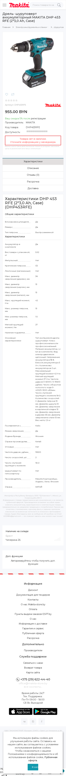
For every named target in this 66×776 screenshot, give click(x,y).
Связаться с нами (33, 662)
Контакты (33, 599)
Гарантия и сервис (33, 628)
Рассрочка (33, 181)
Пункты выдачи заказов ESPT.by (33, 614)
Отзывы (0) (33, 174)
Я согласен (35, 767)
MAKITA (30, 122)
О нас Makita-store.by (33, 604)
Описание (33, 168)
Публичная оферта (33, 633)
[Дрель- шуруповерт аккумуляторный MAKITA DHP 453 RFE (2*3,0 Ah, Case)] (33, 62)
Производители (33, 650)
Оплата (33, 609)
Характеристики (33, 161)
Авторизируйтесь (21, 560)
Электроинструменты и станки (31, 27)
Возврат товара (33, 667)
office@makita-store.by (33, 683)
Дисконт (33, 590)
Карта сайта (33, 672)
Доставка (33, 188)
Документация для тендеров (33, 594)
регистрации (38, 118)
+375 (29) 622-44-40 (35, 679)
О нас (33, 618)
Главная (6, 27)
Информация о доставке (33, 623)
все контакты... (33, 686)
